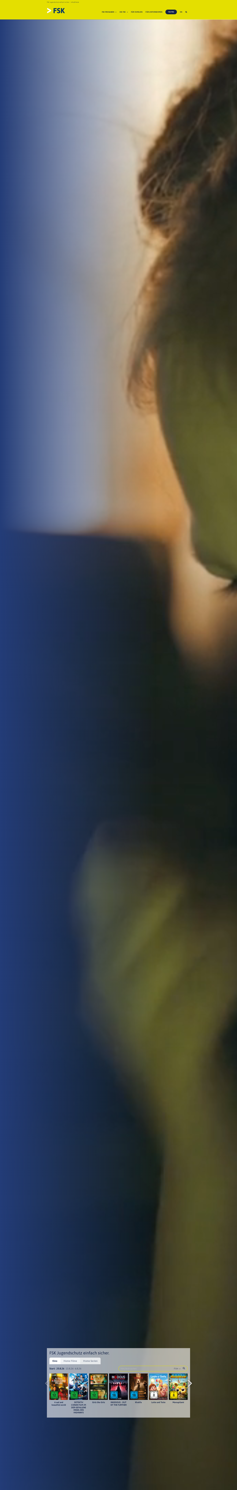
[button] (186, 12)
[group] (58, 1390)
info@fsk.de (75, 2)
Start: (52, 1368)
